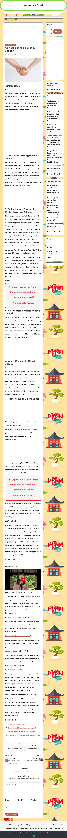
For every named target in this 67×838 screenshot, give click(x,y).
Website (33, 800)
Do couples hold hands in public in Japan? (22, 728)
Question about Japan (10, 44)
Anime (49, 244)
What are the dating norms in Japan (17, 636)
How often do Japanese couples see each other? (24, 735)
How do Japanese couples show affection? (22, 732)
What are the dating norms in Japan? (31, 748)
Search (49, 25)
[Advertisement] (23, 34)
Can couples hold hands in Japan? (29, 743)
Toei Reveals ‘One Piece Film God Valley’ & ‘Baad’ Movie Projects (53, 104)
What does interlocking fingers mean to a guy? (15, 750)
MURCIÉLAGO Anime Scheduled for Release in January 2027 (54, 128)
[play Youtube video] (23, 579)
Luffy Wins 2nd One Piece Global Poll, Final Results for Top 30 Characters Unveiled (54, 116)
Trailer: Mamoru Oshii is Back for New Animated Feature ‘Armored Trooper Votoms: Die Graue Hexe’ (54, 141)
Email (20, 800)
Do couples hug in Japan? (16, 724)
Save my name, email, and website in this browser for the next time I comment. (22, 809)
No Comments (29, 54)
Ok (33, 836)
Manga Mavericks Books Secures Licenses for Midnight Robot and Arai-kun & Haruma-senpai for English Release (54, 156)
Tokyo (49, 257)
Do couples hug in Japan (13, 669)
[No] (65, 834)
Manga (49, 247)
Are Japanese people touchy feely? (13, 743)
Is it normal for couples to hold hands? (13, 748)
